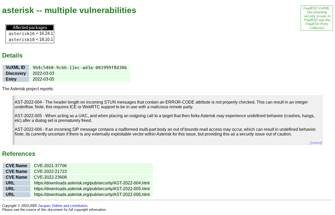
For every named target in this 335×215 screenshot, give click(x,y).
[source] (316, 143)
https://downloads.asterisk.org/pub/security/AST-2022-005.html (92, 188)
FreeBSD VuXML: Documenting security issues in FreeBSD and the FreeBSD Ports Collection (317, 18)
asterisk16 (22, 33)
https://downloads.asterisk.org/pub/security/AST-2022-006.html (92, 194)
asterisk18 (22, 39)
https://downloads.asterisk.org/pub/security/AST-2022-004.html (92, 183)
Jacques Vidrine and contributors (63, 206)
